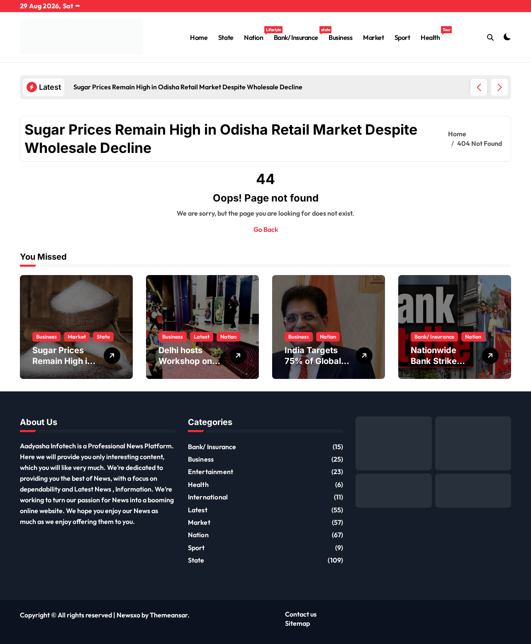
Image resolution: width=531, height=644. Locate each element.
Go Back (265, 229)
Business (340, 37)
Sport (402, 37)
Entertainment (211, 471)
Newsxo (128, 615)
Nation (256, 34)
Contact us (301, 614)
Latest (201, 336)
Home (198, 37)
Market (373, 37)
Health (433, 34)
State (226, 37)
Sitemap (297, 623)
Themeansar (169, 615)
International (208, 497)
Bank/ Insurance (298, 34)
